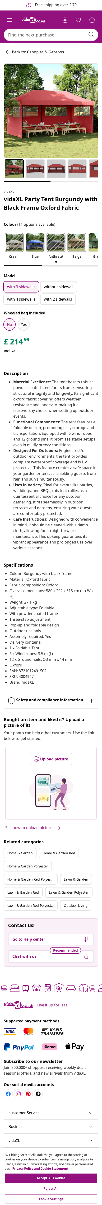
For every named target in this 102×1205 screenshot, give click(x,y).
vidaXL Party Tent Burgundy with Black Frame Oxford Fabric (50, 203)
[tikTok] (38, 1094)
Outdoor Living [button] (76, 905)
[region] (51, 1176)
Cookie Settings (51, 1199)
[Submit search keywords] (91, 34)
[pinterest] (28, 1094)
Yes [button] (24, 324)
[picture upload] (51, 792)
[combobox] (51, 35)
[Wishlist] (78, 20)
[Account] (65, 20)
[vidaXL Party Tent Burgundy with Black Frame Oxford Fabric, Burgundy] (51, 111)
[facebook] (8, 1094)
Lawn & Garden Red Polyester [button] (30, 905)
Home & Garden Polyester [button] (27, 866)
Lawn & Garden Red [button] (23, 892)
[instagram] (18, 1094)
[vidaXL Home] (33, 20)
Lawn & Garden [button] (76, 879)
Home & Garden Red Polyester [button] (31, 879)
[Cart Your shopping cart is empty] (92, 20)
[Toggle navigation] (9, 20)
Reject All (50, 1188)
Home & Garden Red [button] (59, 853)
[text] (17, 343)
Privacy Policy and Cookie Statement (40, 1168)
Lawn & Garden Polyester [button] (69, 892)
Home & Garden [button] (20, 853)
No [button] (9, 324)
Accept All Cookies (51, 1178)
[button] (14, 248)
